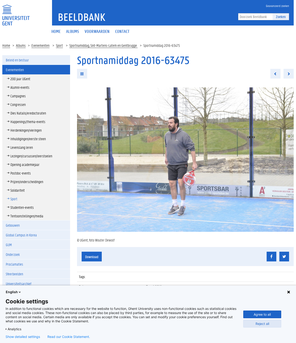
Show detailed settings (23, 337)
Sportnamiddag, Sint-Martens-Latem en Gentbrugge (103, 45)
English (12, 292)
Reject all (262, 324)
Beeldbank (81, 17)
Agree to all (262, 314)
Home (6, 45)
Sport (59, 45)
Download (91, 256)
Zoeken (281, 16)
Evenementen (40, 45)
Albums (21, 45)
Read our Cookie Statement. (68, 337)
